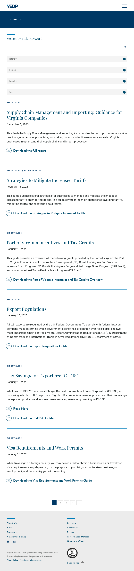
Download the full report (29, 150)
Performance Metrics (78, 537)
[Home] (12, 6)
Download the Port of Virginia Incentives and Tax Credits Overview (58, 279)
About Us (12, 523)
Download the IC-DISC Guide (33, 418)
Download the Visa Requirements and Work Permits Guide (52, 480)
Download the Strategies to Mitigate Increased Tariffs (49, 213)
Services (71, 523)
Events (70, 532)
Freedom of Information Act (31, 560)
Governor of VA (75, 541)
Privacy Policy (12, 560)
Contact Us (12, 532)
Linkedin (9, 541)
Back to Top (73, 563)
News (9, 527)
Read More (20, 408)
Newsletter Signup (16, 537)
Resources (72, 527)
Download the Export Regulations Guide (40, 346)
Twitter (16, 541)
